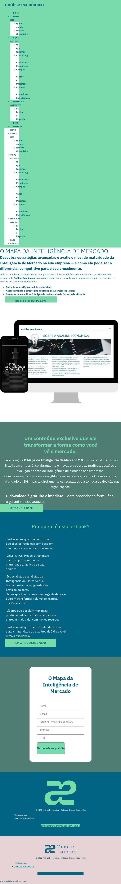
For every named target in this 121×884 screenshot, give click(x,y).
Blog (15, 123)
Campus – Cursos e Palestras (21, 76)
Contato (17, 126)
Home (16, 13)
